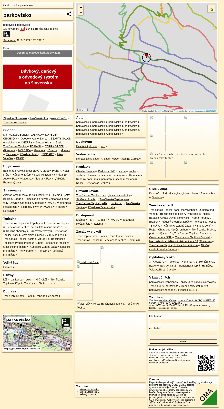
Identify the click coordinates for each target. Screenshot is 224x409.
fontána (130, 179)
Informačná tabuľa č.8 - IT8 (54, 227)
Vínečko (8, 158)
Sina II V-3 (58, 235)
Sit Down (11, 202)
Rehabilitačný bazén (88, 158)
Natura (39, 178)
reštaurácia (28, 195)
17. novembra (13, 28)
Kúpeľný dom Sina (87, 179)
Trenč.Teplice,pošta (46, 296)
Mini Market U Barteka (16, 134)
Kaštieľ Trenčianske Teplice (92, 183)
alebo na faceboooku (89, 392)
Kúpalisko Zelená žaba (43, 246)
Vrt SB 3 (42, 239)
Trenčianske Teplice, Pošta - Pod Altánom (173, 245)
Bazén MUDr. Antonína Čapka (121, 158)
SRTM (152, 402)
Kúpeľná (154, 193)
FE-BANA (35, 146)
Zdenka (52, 150)
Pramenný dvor (12, 182)
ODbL (174, 385)
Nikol (60, 154)
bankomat (16, 279)
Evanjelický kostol (86, 146)
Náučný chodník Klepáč (176, 221)
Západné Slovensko (15, 118)
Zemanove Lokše (59, 199)
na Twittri (176, 355)
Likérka (56, 195)
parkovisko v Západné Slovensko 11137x (173, 290)
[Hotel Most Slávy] (87, 262)
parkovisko (26, 5)
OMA (14, 5)
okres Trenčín (59, 118)
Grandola (39, 150)
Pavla (49, 178)
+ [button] (81, 8)
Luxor (29, 279)
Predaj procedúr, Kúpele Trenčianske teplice (41, 242)
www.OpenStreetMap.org (188, 382)
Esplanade (9, 170)
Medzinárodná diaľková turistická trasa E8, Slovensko (180, 241)
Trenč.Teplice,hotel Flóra (17, 296)
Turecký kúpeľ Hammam (126, 175)
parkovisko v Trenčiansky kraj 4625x (187, 286)
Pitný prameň (26, 250)
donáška (39, 202)
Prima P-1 (43, 250)
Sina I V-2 (43, 235)
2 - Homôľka (203, 261)
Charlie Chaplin (85, 171)
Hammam (92, 175)
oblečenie (12, 142)
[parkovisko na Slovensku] (7, 34)
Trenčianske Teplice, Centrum (120, 240)
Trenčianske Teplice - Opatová (192, 237)
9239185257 (209, 300)
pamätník (106, 179)
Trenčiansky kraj (39, 118)
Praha (55, 170)
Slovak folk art (44, 142)
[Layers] (211, 8)
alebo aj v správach (89, 394)
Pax (14, 178)
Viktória (60, 178)
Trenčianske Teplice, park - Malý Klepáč (172, 210)
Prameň (7, 267)
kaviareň (43, 195)
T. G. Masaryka (171, 193)
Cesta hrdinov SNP (160, 237)
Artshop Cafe (11, 195)
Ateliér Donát (39, 138)
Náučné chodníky (16, 231)
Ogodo (25, 138)
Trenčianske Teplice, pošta (18, 239)
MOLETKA (24, 150)
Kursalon (8, 210)
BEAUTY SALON (61, 138)
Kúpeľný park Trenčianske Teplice (50, 223)
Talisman (11, 154)
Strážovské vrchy (40, 231)
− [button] (81, 13)
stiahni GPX (155, 305)
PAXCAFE (46, 206)
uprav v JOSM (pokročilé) (190, 300)
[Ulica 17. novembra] (183, 158)
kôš (5, 279)
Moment (65, 150)
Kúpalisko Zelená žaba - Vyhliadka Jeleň (187, 225)
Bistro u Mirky (29, 206)
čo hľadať (154, 328)
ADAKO (37, 134)
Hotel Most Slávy (29, 170)
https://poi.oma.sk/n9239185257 (203, 111)
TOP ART (48, 154)
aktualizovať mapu (167, 300)
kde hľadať (155, 316)
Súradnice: (9, 40)
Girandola (9, 150)
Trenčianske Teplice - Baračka (191, 233)
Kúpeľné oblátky (29, 154)
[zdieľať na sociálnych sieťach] (69, 14)
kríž (103, 146)
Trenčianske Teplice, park (21, 227)
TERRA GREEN (54, 146)
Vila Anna (25, 178)
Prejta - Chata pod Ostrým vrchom (168, 229)
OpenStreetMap (161, 111)
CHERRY (26, 142)
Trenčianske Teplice (15, 122)
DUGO (20, 158)
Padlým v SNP (106, 171)
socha (122, 171)
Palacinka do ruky (35, 199)
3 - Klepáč (155, 261)
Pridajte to (180, 402)
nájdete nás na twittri (89, 389)
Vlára (45, 170)
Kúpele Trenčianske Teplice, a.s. (34, 283)
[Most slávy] (110, 307)
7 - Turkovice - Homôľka (178, 261)
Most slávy (27, 235)
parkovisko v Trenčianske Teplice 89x (171, 282)
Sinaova (157, 197)
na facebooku (172, 352)
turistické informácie (14, 246)
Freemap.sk (178, 111)
